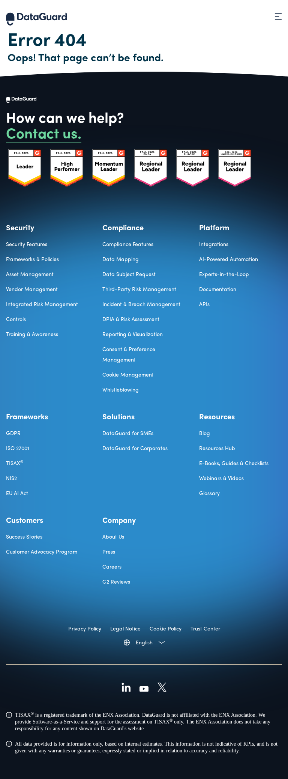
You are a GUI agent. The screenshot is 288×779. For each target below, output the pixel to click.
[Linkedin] (126, 688)
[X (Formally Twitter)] (162, 688)
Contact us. (43, 132)
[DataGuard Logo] (36, 17)
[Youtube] (144, 688)
